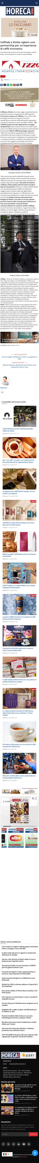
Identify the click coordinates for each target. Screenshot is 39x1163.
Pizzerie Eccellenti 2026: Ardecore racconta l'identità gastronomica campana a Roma (17, 1017)
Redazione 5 (6, 621)
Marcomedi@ (23, 1157)
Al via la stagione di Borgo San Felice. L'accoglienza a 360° (19, 358)
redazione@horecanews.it (17, 1064)
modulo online (14, 345)
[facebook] (3, 1144)
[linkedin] (18, 1144)
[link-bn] (19, 27)
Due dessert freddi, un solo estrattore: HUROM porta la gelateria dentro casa (19, 966)
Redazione (3, 388)
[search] (36, 3)
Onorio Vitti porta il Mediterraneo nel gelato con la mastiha (20, 1004)
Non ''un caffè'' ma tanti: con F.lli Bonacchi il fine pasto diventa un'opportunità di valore (18, 461)
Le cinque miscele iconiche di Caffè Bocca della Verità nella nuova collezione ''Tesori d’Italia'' (18, 713)
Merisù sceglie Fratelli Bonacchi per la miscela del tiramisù (19, 555)
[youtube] (24, 1144)
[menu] (2, 3)
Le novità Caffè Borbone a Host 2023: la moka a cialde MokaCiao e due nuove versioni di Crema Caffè (26, 1098)
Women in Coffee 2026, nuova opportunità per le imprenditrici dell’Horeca (19, 777)
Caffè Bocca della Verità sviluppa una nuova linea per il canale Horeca (18, 524)
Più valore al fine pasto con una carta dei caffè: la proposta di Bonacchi (19, 745)
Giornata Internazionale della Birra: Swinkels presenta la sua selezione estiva (18, 1029)
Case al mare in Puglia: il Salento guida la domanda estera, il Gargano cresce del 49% (20, 947)
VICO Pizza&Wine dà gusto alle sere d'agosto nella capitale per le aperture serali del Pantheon (20, 1036)
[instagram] (13, 1144)
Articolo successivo (18, 362)
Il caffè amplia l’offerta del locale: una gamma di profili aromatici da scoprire (19, 681)
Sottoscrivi (33, 1134)
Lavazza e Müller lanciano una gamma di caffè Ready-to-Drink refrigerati (19, 618)
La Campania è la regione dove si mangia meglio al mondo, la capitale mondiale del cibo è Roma (26, 1110)
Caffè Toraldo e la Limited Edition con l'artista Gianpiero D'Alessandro (19, 586)
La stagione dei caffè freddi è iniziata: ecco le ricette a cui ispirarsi (19, 492)
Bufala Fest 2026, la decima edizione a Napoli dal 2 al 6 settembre (20, 985)
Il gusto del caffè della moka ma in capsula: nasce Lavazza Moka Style (18, 649)
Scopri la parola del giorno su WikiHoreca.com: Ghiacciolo (18, 979)
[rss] (29, 1144)
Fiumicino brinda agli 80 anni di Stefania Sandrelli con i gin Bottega (25, 1087)
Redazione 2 (6, 433)
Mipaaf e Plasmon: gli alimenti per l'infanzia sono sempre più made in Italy (19, 366)
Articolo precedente (20, 354)
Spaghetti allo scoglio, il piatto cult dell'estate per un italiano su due (19, 1010)
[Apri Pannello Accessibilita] (35, 1153)
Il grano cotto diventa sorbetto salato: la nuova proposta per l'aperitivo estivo (18, 960)
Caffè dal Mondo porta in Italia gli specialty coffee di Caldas (18, 430)
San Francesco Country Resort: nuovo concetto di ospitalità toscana (19, 998)
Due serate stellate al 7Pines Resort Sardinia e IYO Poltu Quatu (19, 992)
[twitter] (8, 1144)
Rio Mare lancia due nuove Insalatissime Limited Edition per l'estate (19, 1023)
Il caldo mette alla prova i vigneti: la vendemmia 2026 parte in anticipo (19, 954)
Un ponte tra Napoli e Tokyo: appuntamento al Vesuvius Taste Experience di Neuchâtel (18, 973)
